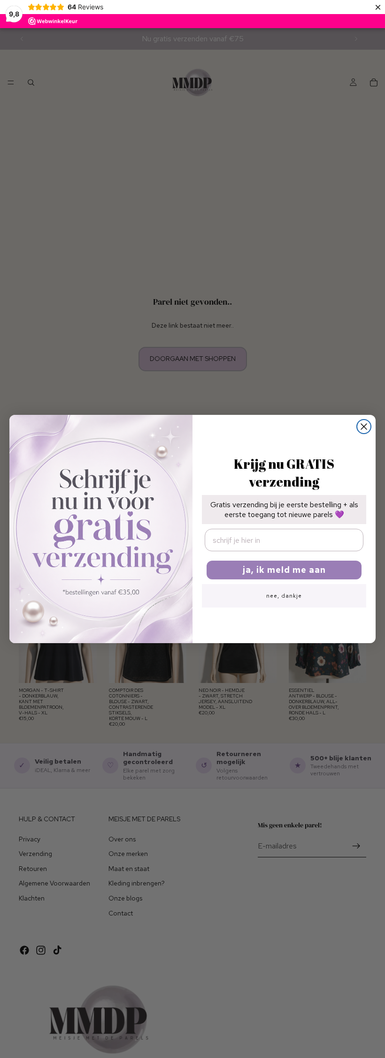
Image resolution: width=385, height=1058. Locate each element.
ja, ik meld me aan (284, 569)
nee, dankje (284, 596)
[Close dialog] (364, 427)
